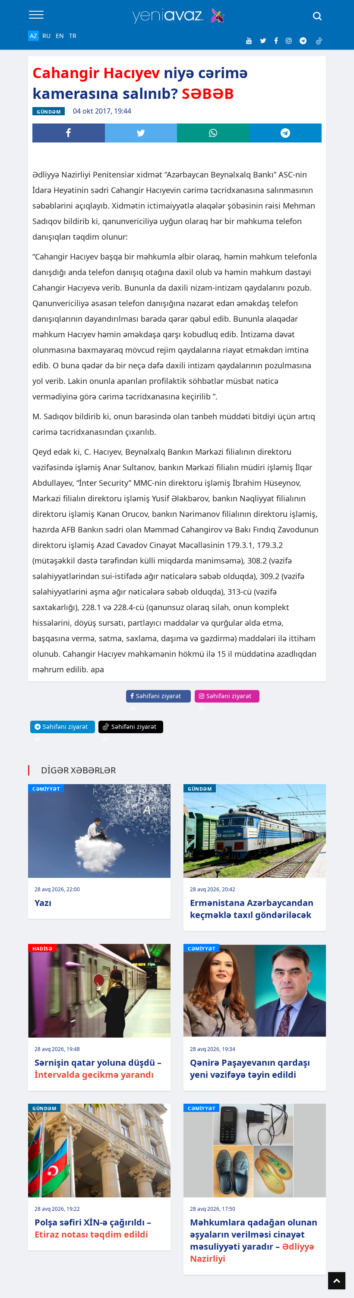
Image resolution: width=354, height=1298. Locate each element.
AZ (33, 36)
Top (336, 1280)
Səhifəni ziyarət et (155, 702)
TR (72, 36)
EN (60, 36)
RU (46, 36)
